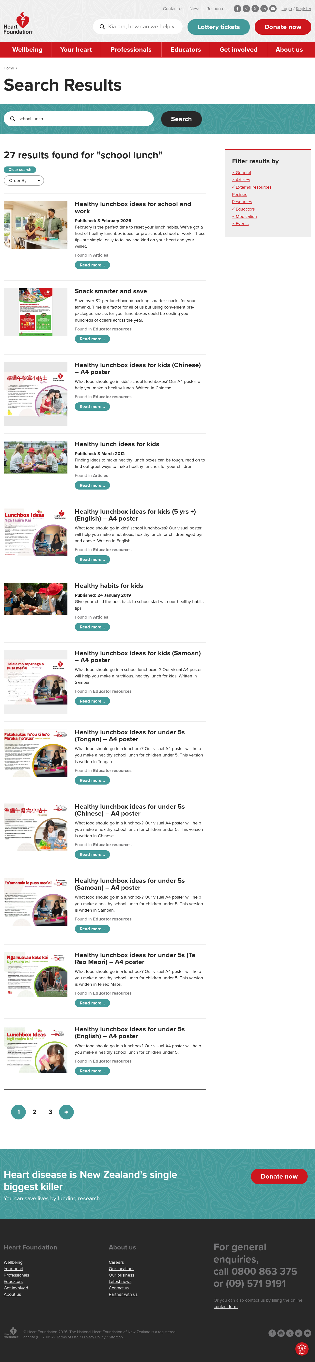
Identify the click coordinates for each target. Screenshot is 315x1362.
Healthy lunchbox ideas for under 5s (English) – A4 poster (130, 1032)
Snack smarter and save (111, 291)
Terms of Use (68, 1337)
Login (287, 8)
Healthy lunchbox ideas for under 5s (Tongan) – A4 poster (130, 735)
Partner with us (123, 1294)
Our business (121, 1275)
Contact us (173, 8)
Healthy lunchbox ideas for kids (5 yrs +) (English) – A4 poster (135, 515)
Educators (186, 50)
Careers (116, 1262)
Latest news (120, 1281)
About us (289, 50)
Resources (216, 8)
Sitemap (116, 1337)
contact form (226, 1306)
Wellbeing (27, 50)
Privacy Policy (94, 1337)
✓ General (241, 172)
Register (303, 8)
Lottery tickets (218, 27)
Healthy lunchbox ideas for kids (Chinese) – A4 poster (138, 368)
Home (9, 68)
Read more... (92, 265)
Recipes (239, 194)
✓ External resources (251, 187)
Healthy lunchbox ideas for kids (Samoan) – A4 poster (138, 656)
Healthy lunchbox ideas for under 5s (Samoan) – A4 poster (130, 884)
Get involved (239, 50)
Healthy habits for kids (109, 586)
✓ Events (240, 223)
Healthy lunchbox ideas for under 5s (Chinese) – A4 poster (130, 810)
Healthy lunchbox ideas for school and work (133, 207)
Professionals (131, 50)
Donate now (283, 27)
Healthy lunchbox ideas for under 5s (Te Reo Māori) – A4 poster (135, 958)
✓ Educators (243, 209)
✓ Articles (241, 179)
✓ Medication (244, 216)
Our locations (121, 1268)
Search (181, 119)
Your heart (76, 50)
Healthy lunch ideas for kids (117, 444)
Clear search (20, 169)
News (194, 8)
